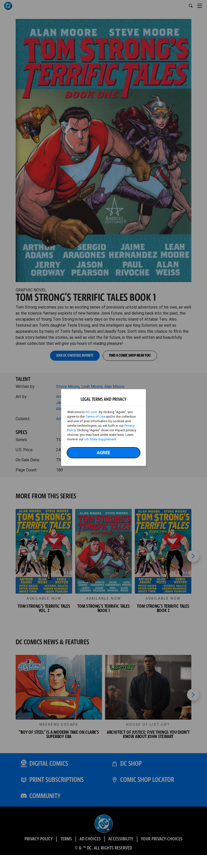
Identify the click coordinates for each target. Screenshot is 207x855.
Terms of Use (95, 416)
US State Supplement (100, 439)
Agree (103, 452)
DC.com (91, 412)
